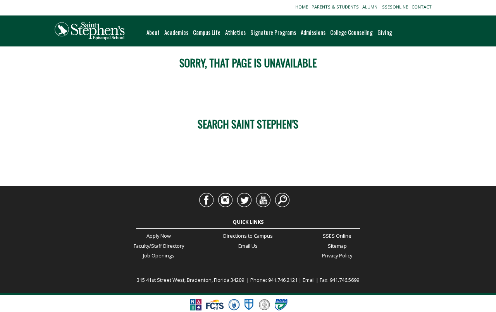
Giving (384, 32)
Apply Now (158, 235)
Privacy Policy (337, 255)
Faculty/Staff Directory (159, 245)
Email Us (248, 245)
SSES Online (337, 235)
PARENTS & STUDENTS (336, 7)
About (153, 32)
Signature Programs (273, 32)
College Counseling (351, 32)
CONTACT (423, 7)
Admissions (313, 32)
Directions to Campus (248, 235)
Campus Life (206, 32)
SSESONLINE (396, 7)
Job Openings (158, 255)
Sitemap (337, 245)
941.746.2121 (283, 279)
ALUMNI (371, 7)
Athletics (235, 32)
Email (309, 279)
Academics (176, 32)
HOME (302, 7)
